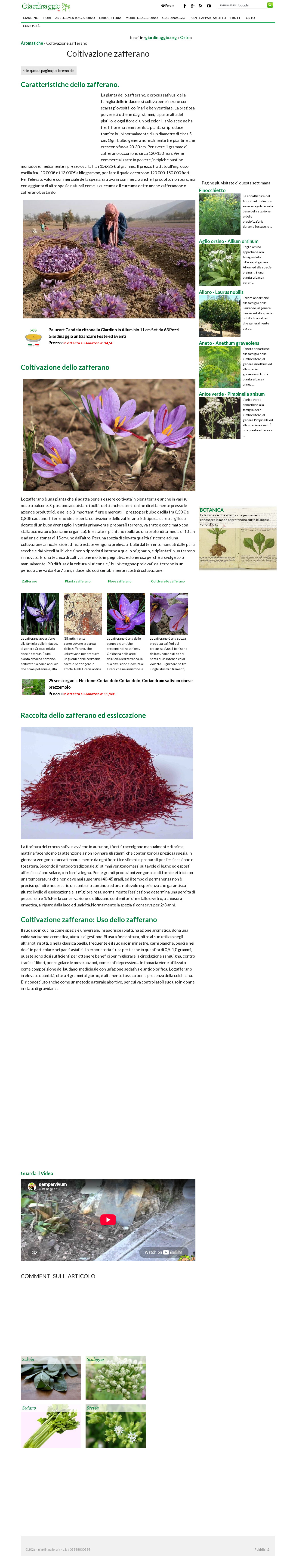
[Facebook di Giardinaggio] (184, 5)
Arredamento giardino (75, 18)
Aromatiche (32, 43)
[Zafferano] (41, 613)
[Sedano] (51, 1425)
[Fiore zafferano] (127, 613)
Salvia (28, 1359)
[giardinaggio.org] (47, 6)
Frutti (235, 18)
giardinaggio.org (161, 37)
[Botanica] (238, 537)
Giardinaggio (173, 18)
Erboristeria (110, 18)
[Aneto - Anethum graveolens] (221, 367)
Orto (250, 18)
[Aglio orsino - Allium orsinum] (221, 265)
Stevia (93, 1408)
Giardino (30, 18)
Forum (169, 5)
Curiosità (31, 26)
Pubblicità (262, 1549)
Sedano (29, 1408)
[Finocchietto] (221, 214)
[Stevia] (116, 1425)
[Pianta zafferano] (84, 613)
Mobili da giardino (142, 18)
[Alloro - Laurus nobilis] (221, 316)
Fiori (47, 18)
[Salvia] (51, 1377)
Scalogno (95, 1359)
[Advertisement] (75, 37)
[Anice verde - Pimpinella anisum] (221, 418)
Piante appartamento (208, 18)
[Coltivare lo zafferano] (170, 613)
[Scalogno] (116, 1377)
